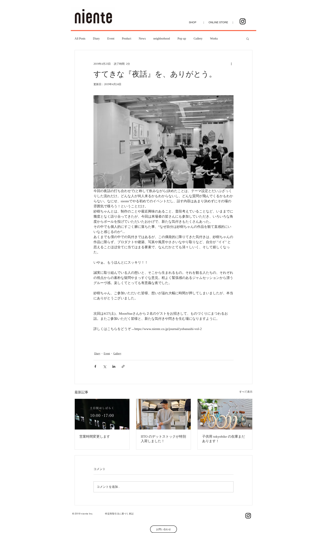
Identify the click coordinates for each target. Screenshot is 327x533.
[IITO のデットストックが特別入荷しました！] (163, 414)
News (142, 38)
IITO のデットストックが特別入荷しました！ (163, 439)
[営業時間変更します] (102, 414)
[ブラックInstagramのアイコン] (248, 515)
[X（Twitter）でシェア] (104, 366)
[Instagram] (243, 21)
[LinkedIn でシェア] (114, 366)
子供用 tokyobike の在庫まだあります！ (223, 439)
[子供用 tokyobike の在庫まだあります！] (225, 414)
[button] (247, 38)
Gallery (198, 38)
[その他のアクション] (231, 63)
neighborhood (161, 38)
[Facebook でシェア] (95, 366)
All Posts (80, 38)
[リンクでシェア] (123, 366)
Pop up (182, 38)
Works (214, 38)
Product (126, 38)
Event (110, 38)
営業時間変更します (94, 436)
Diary (96, 38)
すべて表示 (245, 391)
